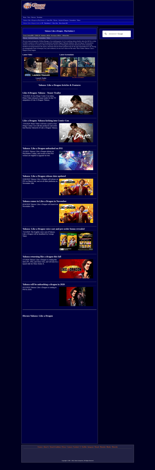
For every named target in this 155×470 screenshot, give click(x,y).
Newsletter (39, 17)
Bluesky (109, 447)
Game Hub (49, 20)
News (28, 17)
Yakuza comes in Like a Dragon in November (44, 201)
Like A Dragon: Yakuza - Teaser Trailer (42, 93)
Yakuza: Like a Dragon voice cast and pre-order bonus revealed (54, 229)
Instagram (90, 447)
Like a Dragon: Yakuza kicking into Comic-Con (46, 120)
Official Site (66, 35)
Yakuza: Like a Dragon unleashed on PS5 (43, 148)
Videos (78, 20)
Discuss (55, 20)
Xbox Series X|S (63, 23)
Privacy (64, 447)
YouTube (84, 447)
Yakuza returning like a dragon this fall (42, 256)
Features (40, 447)
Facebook (76, 447)
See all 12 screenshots (78, 77)
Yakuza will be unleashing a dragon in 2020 (44, 284)
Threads (97, 447)
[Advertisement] (90, 6)
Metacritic (115, 447)
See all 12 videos (41, 80)
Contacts (69, 447)
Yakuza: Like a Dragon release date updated (44, 176)
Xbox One (55, 23)
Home (34, 6)
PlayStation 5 (47, 23)
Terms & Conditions (55, 447)
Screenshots (73, 20)
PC (42, 23)
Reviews (33, 17)
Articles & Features (63, 20)
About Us (46, 447)
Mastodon (103, 447)
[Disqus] (60, 351)
